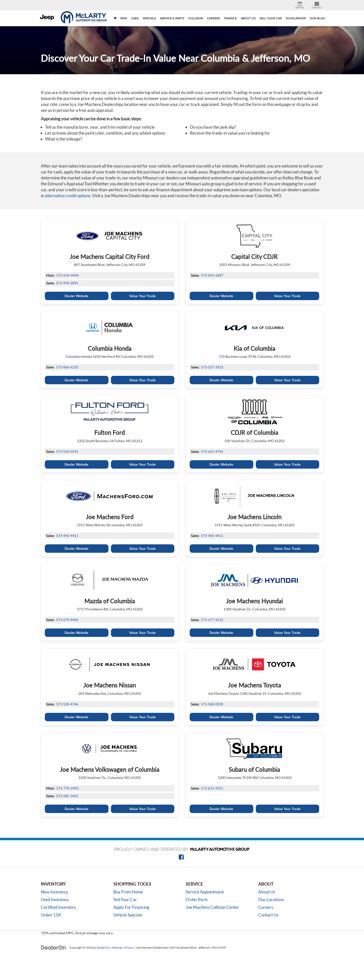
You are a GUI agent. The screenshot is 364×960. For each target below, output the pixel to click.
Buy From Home (128, 891)
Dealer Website (76, 295)
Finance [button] (230, 18)
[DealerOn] (53, 947)
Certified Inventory (58, 907)
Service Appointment (205, 891)
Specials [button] (149, 18)
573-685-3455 (67, 796)
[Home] (115, 18)
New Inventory (54, 891)
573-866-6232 (67, 367)
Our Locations (271, 899)
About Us (266, 891)
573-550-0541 (67, 451)
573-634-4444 (67, 275)
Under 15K (51, 914)
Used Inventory (55, 899)
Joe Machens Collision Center (212, 907)
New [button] (123, 18)
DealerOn (103, 947)
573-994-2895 (67, 283)
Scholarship (296, 18)
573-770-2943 (67, 788)
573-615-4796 (212, 451)
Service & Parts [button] (172, 18)
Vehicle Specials (127, 914)
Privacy (129, 947)
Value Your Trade (142, 295)
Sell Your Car (271, 18)
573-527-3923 (212, 367)
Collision (195, 18)
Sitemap (117, 947)
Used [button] (135, 18)
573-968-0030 (212, 704)
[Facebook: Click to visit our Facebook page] (181, 857)
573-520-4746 (67, 704)
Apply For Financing (131, 907)
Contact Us (268, 914)
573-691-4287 (212, 275)
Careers (213, 18)
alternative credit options (67, 195)
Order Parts (197, 899)
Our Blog (317, 18)
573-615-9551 (212, 788)
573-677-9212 (212, 620)
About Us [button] (248, 18)
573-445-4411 (67, 535)
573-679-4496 (67, 620)
